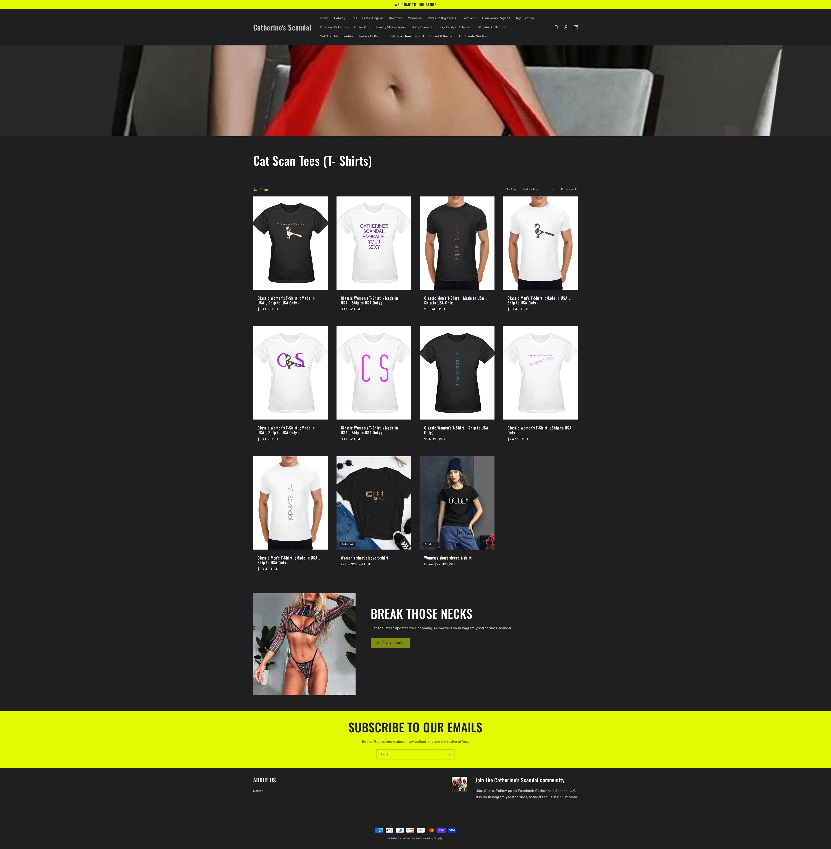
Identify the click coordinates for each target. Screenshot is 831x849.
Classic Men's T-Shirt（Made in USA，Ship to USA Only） (456, 300)
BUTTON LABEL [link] (390, 643)
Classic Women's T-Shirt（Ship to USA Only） (456, 430)
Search (258, 791)
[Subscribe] (449, 754)
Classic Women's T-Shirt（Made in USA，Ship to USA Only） (286, 300)
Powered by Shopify (431, 838)
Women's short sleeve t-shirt (364, 557)
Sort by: (511, 189)
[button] (556, 27)
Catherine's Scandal (409, 838)
